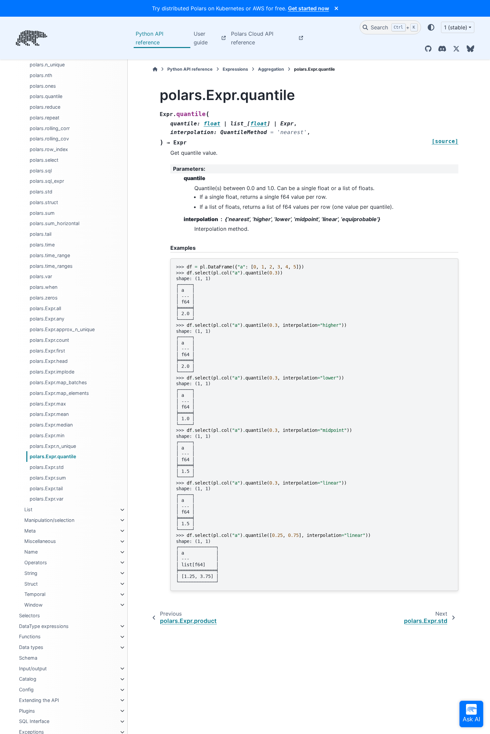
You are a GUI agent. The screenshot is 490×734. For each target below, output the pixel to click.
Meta (30, 531)
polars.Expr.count (49, 340)
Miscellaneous (40, 541)
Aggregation (271, 69)
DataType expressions (44, 626)
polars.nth (41, 75)
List (28, 510)
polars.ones (43, 86)
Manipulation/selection (49, 520)
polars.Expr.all (45, 308)
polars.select (44, 160)
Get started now (308, 8)
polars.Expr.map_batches (58, 382)
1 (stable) (455, 27)
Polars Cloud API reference (252, 38)
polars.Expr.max (48, 404)
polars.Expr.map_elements (59, 393)
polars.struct (44, 202)
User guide (201, 38)
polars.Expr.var (46, 499)
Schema (28, 658)
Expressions (235, 69)
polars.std (41, 192)
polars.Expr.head (49, 361)
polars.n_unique (47, 64)
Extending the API (39, 700)
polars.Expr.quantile (53, 457)
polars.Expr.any (47, 319)
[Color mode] (431, 27)
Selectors (29, 615)
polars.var (41, 276)
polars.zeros (44, 297)
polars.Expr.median (51, 425)
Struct (31, 584)
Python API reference (149, 38)
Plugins (27, 711)
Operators (35, 562)
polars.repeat (44, 117)
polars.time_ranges (51, 266)
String (30, 573)
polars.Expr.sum (48, 478)
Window (33, 605)
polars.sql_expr (47, 181)
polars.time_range (50, 255)
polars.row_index (49, 149)
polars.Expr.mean (49, 414)
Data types (31, 647)
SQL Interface (34, 721)
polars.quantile (46, 96)
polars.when (43, 287)
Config (26, 690)
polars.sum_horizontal (54, 223)
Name (31, 552)
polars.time (42, 244)
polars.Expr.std (47, 467)
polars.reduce (45, 107)
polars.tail (40, 234)
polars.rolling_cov (49, 139)
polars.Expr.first (47, 350)
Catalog (27, 679)
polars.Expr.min (47, 435)
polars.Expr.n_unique (53, 446)
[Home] (155, 69)
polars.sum (42, 213)
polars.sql (41, 170)
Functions (30, 637)
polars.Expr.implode (52, 372)
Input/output (33, 668)
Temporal (34, 594)
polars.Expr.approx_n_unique (62, 329)
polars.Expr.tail (46, 488)
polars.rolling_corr (50, 128)
